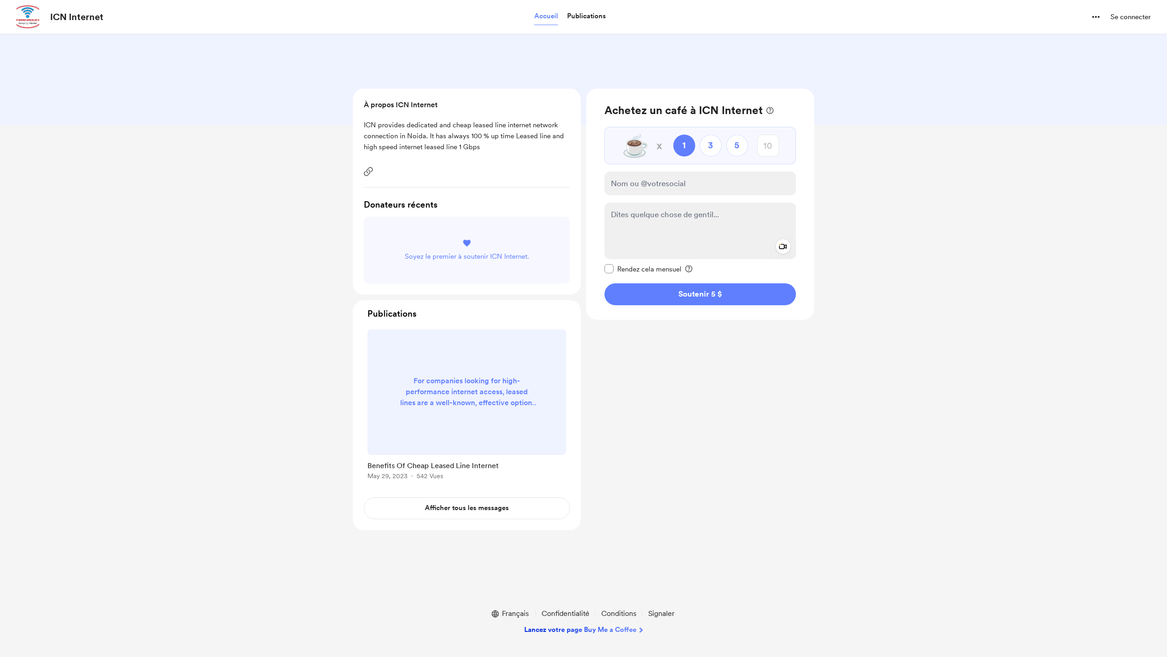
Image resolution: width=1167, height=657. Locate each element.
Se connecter (1130, 17)
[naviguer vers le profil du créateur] (27, 16)
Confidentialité (565, 613)
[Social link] (368, 171)
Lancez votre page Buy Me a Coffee (580, 630)
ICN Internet (76, 16)
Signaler (661, 613)
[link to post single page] (467, 406)
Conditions (618, 613)
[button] (546, 16)
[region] (700, 204)
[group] (467, 406)
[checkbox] (643, 269)
